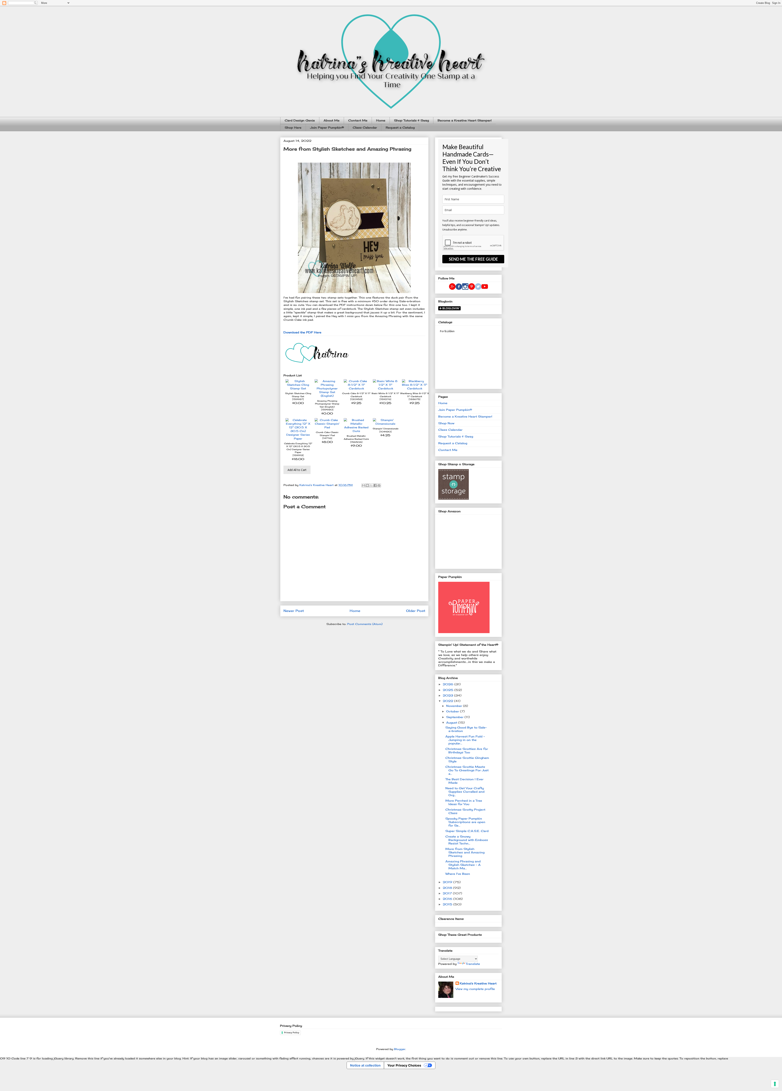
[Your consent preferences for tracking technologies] (775, 1084)
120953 (356, 399)
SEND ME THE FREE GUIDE (473, 259)
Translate (473, 963)
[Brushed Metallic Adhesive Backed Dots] (356, 431)
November (454, 705)
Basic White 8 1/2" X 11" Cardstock (385, 395)
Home (380, 120)
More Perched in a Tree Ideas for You (463, 802)
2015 (448, 904)
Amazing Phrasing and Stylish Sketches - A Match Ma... (463, 865)
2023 (448, 695)
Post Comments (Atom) (364, 624)
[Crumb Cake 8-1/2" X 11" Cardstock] (356, 388)
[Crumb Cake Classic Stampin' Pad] (327, 427)
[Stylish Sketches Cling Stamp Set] (298, 388)
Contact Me (357, 120)
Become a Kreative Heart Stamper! (465, 120)
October (453, 711)
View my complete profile (475, 989)
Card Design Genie (300, 120)
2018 (448, 887)
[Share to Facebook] (375, 485)
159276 (385, 399)
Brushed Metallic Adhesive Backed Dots (356, 437)
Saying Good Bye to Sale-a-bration (466, 729)
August (452, 722)
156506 (356, 442)
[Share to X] (371, 485)
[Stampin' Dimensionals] (385, 423)
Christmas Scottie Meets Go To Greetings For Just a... (467, 770)
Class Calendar (365, 127)
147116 (327, 438)
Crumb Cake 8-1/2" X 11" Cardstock (356, 395)
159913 (298, 455)
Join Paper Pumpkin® (327, 127)
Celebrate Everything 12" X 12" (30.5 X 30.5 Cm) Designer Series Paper (298, 448)
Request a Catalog (400, 127)
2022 (448, 701)
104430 (385, 431)
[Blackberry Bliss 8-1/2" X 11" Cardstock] (414, 388)
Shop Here (293, 127)
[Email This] (363, 485)
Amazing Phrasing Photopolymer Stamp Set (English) (327, 404)
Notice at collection (365, 1065)
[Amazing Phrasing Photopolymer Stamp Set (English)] (327, 395)
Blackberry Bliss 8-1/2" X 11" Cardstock (414, 395)
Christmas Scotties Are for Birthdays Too (466, 750)
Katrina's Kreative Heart (478, 983)
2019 (448, 882)
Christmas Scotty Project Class (465, 811)
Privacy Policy (291, 1032)
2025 (448, 690)
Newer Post (293, 611)
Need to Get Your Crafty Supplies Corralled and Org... (464, 791)
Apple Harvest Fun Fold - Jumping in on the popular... (465, 740)
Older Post (415, 611)
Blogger (399, 1049)
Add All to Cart (297, 470)
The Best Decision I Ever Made (464, 780)
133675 (415, 399)
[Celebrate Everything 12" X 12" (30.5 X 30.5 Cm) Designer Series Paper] (298, 438)
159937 (298, 399)
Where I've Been (457, 873)
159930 (327, 409)
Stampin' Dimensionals (385, 428)
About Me (331, 120)
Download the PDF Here (302, 332)
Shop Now (446, 423)
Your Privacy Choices (404, 1065)
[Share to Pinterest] (379, 485)
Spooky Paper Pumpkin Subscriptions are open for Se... (465, 822)
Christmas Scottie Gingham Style (467, 759)
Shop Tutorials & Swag (411, 120)
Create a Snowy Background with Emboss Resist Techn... (466, 840)
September (455, 717)
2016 (448, 898)
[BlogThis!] (367, 485)
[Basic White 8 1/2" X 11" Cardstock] (385, 388)
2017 (448, 893)
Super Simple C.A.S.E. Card (467, 831)
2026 (448, 684)
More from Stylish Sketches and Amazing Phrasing (464, 852)
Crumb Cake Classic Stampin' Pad (327, 434)
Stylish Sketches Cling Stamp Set (298, 395)
